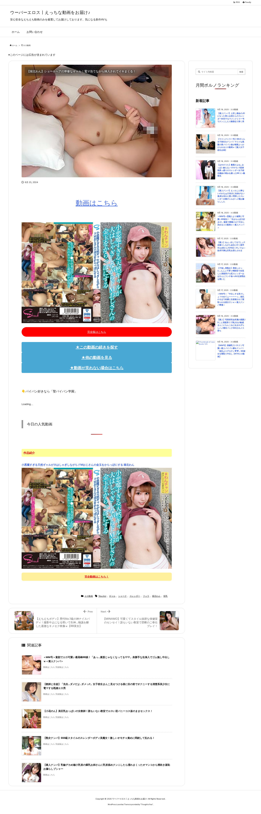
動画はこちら (97, 203)
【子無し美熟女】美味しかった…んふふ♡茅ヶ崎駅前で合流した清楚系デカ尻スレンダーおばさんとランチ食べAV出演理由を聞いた (231, 273)
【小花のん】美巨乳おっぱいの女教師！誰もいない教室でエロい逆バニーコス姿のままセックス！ (98, 711)
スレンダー (135, 596)
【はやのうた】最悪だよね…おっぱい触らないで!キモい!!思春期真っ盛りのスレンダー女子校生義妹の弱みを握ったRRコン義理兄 (231, 170)
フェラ (146, 596)
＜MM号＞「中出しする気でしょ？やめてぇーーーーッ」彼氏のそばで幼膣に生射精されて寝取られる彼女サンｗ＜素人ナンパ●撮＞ (230, 299)
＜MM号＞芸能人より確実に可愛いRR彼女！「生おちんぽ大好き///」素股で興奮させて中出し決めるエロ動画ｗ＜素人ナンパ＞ (231, 222)
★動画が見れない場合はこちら (97, 367)
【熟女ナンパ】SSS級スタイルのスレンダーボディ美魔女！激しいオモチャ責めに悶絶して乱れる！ (99, 738)
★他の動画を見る (96, 357)
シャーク (122, 596)
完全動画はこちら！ (97, 576)
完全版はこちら (96, 331)
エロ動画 (27, 45)
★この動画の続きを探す (97, 347)
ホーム (14, 45)
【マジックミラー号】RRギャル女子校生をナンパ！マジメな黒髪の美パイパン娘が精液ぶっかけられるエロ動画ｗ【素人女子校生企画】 (231, 144)
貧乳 (165, 596)
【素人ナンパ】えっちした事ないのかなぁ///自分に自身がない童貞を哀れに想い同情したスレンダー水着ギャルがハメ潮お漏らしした (231, 196)
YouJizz (102, 596)
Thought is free (146, 804)
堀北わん (156, 596)
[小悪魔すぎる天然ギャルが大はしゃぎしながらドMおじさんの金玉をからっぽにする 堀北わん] (97, 518)
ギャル (112, 596)
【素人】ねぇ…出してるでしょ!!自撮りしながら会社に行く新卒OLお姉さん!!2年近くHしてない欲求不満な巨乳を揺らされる (231, 246)
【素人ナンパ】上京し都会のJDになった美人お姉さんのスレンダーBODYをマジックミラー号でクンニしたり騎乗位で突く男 (231, 117)
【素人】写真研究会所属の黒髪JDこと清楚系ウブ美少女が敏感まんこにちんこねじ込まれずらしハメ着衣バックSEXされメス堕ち (231, 325)
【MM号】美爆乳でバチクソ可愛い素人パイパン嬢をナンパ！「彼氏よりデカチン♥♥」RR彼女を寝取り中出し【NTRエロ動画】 (231, 351)
